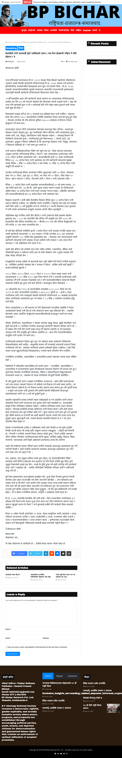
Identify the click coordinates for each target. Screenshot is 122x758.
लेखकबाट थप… (12, 537)
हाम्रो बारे (31, 30)
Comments (72, 676)
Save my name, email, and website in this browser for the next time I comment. (37, 647)
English (87, 30)
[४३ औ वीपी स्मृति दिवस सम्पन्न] (113, 708)
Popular (59, 676)
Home (9, 42)
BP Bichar (10, 61)
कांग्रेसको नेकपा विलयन (12, 575)
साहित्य (78, 30)
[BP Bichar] (61, 15)
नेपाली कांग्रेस (64, 30)
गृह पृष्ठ (24, 30)
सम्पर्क (94, 30)
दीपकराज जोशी (12, 68)
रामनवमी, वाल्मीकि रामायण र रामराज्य (56, 708)
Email (8, 638)
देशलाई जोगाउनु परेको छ (92, 698)
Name (8, 629)
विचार (46, 30)
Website (46, 638)
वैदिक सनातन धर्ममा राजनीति (41, 2)
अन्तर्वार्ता (53, 30)
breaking (16, 42)
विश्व (72, 30)
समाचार (40, 30)
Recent (48, 676)
